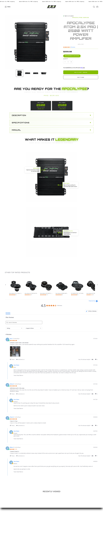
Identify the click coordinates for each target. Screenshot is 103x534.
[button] (94, 7)
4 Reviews (72, 47)
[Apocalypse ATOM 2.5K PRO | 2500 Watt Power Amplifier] (19, 73)
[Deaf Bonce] (51, 6)
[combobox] (14, 328)
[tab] (91, 310)
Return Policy (51, 511)
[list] (53, 352)
